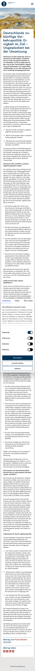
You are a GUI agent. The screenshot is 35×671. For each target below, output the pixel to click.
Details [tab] (17, 301)
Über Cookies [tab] (28, 301)
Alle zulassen (17, 358)
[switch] (30, 338)
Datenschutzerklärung (17, 666)
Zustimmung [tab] (6, 301)
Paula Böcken (21, 639)
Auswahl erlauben (17, 363)
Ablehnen (17, 368)
